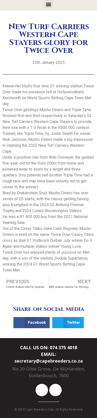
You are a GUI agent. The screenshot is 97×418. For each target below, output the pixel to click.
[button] (49, 4)
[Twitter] (55, 390)
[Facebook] (42, 390)
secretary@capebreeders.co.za (48, 361)
